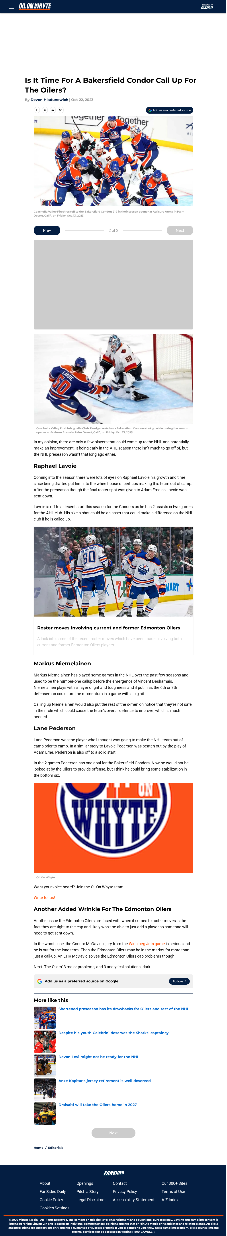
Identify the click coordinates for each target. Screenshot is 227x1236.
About (45, 1183)
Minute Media (28, 1219)
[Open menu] (11, 6)
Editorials (55, 1148)
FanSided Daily (53, 1191)
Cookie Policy (51, 1199)
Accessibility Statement (134, 1199)
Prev (47, 230)
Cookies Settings (54, 1208)
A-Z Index (170, 1199)
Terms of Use (173, 1191)
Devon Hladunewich (49, 100)
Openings (84, 1183)
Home (38, 1148)
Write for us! (44, 897)
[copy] (61, 110)
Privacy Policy (125, 1191)
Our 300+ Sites (174, 1183)
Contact (120, 1183)
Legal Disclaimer (91, 1199)
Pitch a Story (87, 1191)
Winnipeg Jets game (146, 943)
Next (180, 230)
